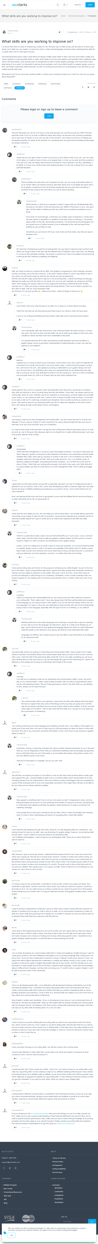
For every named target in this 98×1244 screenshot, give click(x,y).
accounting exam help (39, 1113)
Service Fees (57, 1172)
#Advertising (55, 84)
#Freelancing (29, 84)
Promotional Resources (12, 1192)
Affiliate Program (10, 1185)
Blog (5, 1203)
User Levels (7, 1188)
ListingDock (59, 1195)
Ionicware (56, 1185)
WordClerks (59, 1202)
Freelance (19, 88)
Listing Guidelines (59, 1169)
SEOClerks (58, 1188)
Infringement (57, 1165)
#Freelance (16, 84)
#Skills (6, 84)
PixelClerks (59, 1199)
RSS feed (7, 1196)
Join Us (64, 1217)
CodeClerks (59, 1191)
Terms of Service (59, 1158)
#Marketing (42, 84)
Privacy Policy (57, 1162)
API (4, 1199)
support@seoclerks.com (11, 1162)
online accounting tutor (66, 1123)
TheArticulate (13, 31)
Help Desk (12, 1158)
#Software (8, 88)
